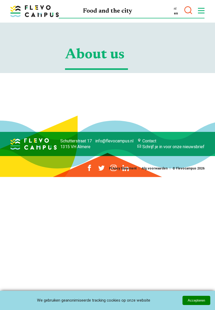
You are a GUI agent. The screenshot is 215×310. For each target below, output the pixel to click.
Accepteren (196, 300)
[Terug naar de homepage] (34, 11)
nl (175, 8)
